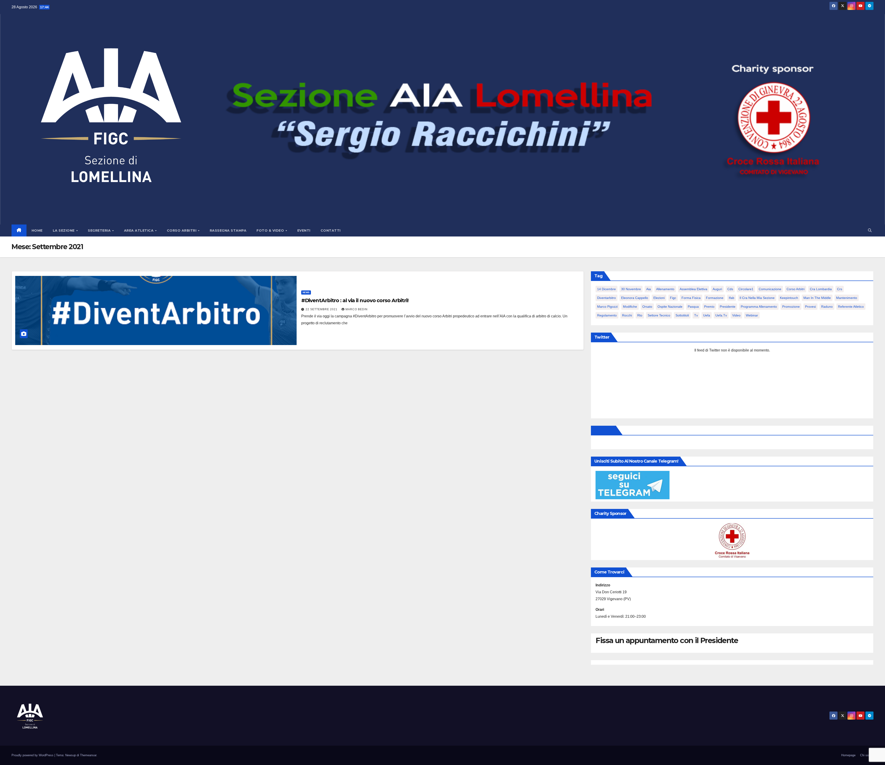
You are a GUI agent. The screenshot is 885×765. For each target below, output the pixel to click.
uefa (706, 315)
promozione (791, 306)
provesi (810, 306)
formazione (714, 298)
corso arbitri (796, 289)
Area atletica (139, 230)
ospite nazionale (670, 306)
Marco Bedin (356, 309)
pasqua (693, 306)
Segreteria (100, 230)
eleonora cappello (634, 298)
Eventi (303, 230)
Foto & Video (271, 230)
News (306, 292)
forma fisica (691, 298)
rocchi (627, 315)
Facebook (604, 430)
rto (639, 315)
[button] (870, 230)
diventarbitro (606, 298)
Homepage (848, 755)
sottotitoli (682, 315)
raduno (827, 306)
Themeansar (88, 755)
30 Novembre (631, 289)
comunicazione (770, 289)
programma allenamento (759, 306)
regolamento (607, 315)
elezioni (659, 298)
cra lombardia (821, 289)
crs (839, 289)
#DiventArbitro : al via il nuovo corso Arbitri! (354, 300)
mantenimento (846, 298)
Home (37, 230)
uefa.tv (721, 315)
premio (709, 306)
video (736, 315)
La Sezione (64, 230)
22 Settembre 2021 (322, 309)
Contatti (331, 230)
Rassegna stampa (228, 230)
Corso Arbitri (182, 230)
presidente (727, 306)
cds (730, 289)
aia (648, 289)
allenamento (665, 289)
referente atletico (851, 306)
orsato (647, 306)
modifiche (630, 306)
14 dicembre (606, 289)
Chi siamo (866, 755)
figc (673, 298)
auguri (717, 289)
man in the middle (817, 298)
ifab (731, 298)
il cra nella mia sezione (757, 298)
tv (696, 315)
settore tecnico (659, 315)
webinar (752, 315)
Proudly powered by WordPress (33, 755)
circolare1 (745, 289)
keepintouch (789, 298)
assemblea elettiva (693, 289)
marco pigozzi (607, 306)
